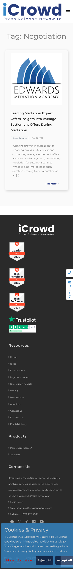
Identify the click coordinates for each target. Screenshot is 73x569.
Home (13, 357)
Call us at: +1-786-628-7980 (24, 514)
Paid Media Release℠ (21, 448)
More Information (19, 560)
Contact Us (16, 410)
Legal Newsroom (19, 377)
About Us (15, 404)
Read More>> (52, 183)
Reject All (44, 560)
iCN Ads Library (18, 424)
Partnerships (17, 397)
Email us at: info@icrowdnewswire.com (31, 508)
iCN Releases (17, 417)
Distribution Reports (21, 384)
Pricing (14, 390)
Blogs (13, 363)
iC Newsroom (18, 370)
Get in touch (16, 502)
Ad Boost (15, 454)
